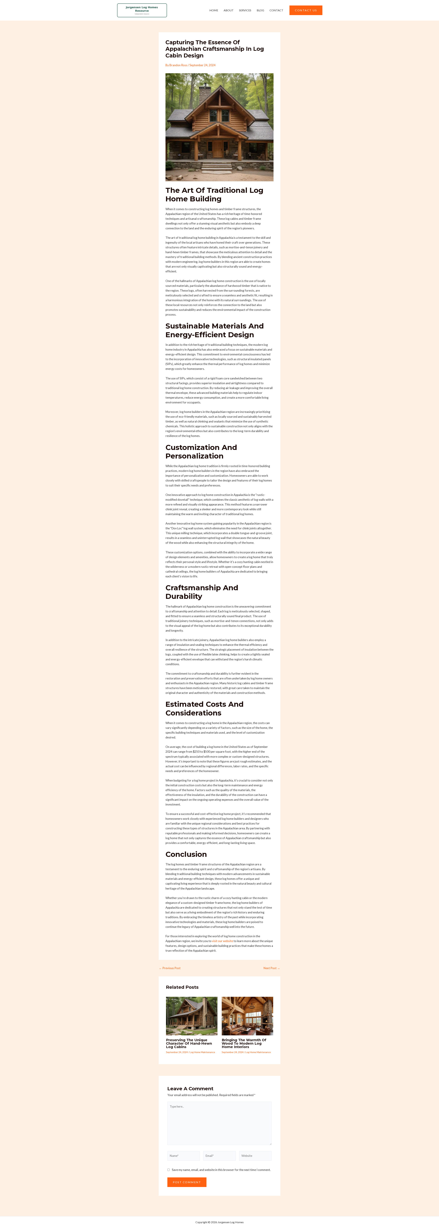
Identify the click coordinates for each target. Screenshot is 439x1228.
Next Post (272, 968)
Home (213, 10)
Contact (276, 10)
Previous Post (170, 968)
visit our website (222, 941)
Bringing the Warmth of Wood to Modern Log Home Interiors (244, 1043)
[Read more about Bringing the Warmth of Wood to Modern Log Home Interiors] (247, 1015)
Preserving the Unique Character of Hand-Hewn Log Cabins (189, 1043)
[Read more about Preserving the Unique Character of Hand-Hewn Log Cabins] (191, 1015)
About (229, 10)
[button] (305, 10)
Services (245, 10)
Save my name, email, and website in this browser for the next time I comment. (221, 1170)
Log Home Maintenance (202, 1052)
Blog (260, 10)
